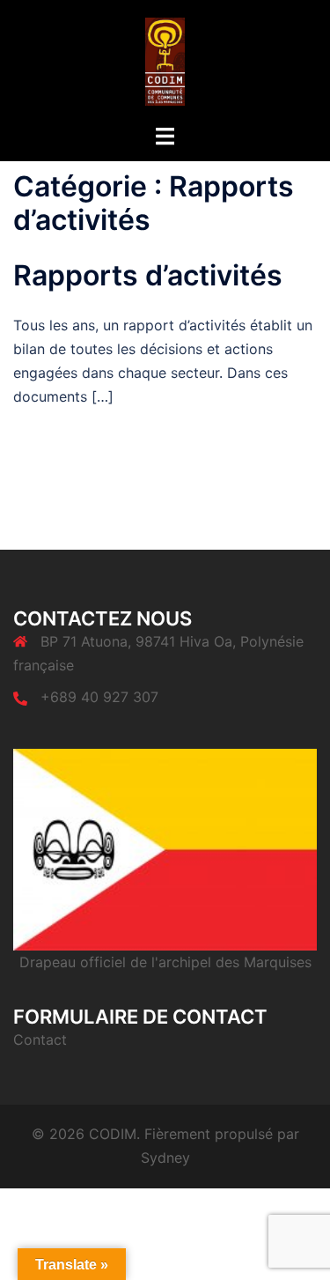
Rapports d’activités (147, 275)
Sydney (165, 1157)
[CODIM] (165, 60)
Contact (40, 1039)
